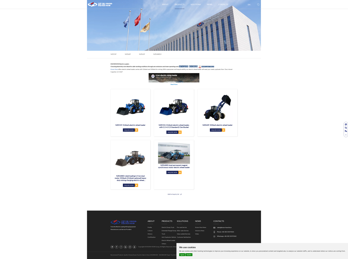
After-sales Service (182, 230)
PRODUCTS (179, 4)
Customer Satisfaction (184, 237)
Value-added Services (183, 234)
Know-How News (200, 227)
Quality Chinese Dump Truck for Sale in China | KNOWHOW (141, 255)
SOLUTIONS (196, 4)
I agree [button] (182, 254)
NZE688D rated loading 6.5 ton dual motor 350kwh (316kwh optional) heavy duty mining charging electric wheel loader (130, 178)
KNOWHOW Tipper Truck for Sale (169, 255)
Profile (150, 227)
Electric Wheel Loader (168, 240)
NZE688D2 (157, 54)
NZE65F (142, 54)
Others (164, 243)
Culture (150, 230)
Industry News (199, 230)
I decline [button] (188, 254)
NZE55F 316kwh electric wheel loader (130, 125)
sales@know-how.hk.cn (224, 227)
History (150, 234)
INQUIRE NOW (129, 130)
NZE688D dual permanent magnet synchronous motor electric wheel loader (174, 166)
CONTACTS (223, 4)
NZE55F (114, 54)
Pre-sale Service (182, 227)
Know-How (114, 69)
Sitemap (175, 246)
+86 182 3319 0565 (230, 236)
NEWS (209, 4)
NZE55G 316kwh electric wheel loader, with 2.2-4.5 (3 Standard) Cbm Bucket (174, 126)
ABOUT (165, 4)
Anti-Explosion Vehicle (169, 237)
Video (197, 234)
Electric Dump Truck (168, 227)
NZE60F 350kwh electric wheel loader (218, 125)
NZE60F (128, 54)
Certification (152, 237)
